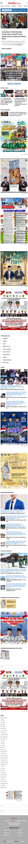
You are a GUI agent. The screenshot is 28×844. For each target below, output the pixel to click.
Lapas (12, 577)
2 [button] (3, 79)
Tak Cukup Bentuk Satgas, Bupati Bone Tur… (16, 398)
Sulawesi (20, 56)
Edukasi (14, 54)
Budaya (7, 516)
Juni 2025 (3, 743)
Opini (7, 517)
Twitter (21, 830)
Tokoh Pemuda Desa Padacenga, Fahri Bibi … (16, 520)
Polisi (4, 56)
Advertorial (4, 54)
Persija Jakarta (7, 349)
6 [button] (8, 79)
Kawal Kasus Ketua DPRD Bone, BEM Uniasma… (13, 513)
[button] (24, 79)
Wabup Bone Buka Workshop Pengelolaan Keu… (13, 589)
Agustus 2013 (4, 787)
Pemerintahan (23, 54)
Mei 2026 (3, 724)
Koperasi (21, 401)
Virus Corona (6, 352)
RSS (21, 835)
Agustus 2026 (4, 718)
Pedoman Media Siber (20, 821)
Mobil (4, 343)
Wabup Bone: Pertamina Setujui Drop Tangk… (16, 538)
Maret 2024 (3, 772)
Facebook (8, 830)
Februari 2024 (4, 774)
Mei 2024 (3, 770)
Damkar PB (17, 569)
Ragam (8, 56)
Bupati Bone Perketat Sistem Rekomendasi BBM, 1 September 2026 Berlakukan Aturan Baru (14, 74)
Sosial (16, 56)
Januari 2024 (3, 777)
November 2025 (4, 737)
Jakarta (5, 341)
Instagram (21, 832)
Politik (10, 512)
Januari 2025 (3, 753)
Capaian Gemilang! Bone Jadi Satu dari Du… (16, 407)
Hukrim (18, 516)
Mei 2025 (3, 745)
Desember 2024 (4, 756)
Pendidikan (9, 386)
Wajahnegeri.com (10, 841)
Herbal (4, 357)
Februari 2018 (4, 781)
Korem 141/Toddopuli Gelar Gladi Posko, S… (12, 573)
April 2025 (3, 747)
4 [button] (6, 79)
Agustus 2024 (4, 764)
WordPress (8, 832)
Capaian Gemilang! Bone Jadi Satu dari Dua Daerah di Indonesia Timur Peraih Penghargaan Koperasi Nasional (7, 102)
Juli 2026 (3, 720)
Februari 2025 (4, 751)
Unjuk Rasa (6, 362)
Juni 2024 (3, 768)
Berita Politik (6, 346)
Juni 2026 (3, 722)
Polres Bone (6, 354)
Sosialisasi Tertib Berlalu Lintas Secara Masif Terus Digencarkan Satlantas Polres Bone (14, 35)
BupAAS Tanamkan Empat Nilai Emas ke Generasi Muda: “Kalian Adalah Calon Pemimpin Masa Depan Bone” (21, 101)
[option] (14, 67)
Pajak (11, 585)
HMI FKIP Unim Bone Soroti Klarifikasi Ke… (16, 528)
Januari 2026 (3, 732)
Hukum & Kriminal (6, 551)
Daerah (9, 54)
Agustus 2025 (4, 739)
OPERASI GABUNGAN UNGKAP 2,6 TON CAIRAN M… (16, 580)
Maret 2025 (3, 749)
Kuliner (7, 570)
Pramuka (15, 386)
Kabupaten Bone (7, 360)
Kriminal (22, 516)
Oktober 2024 (4, 760)
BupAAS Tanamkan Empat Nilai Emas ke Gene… (13, 389)
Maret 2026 (3, 728)
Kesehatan (21, 392)
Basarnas (8, 569)
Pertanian (20, 393)
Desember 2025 (4, 734)
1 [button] (2, 79)
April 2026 (3, 726)
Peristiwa (3, 512)
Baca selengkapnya (18, 44)
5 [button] (7, 79)
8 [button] (11, 79)
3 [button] (5, 79)
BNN (13, 575)
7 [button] (10, 79)
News (18, 54)
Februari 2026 (4, 730)
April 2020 (3, 779)
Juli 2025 (3, 741)
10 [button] (14, 79)
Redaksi (7, 821)
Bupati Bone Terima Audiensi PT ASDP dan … (16, 546)
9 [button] (12, 79)
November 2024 (4, 758)
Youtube (8, 835)
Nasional (16, 385)
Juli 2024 (3, 766)
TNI (24, 56)
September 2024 (4, 762)
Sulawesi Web (22, 841)
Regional (12, 56)
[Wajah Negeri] (14, 2)
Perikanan (15, 393)
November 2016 (4, 783)
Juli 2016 (3, 785)
